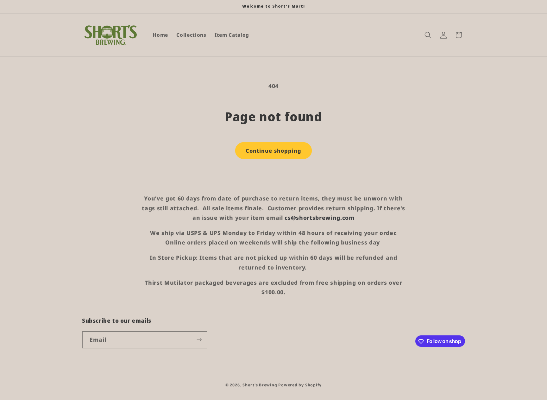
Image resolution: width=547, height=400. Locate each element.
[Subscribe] (199, 339)
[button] (428, 34)
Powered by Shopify (300, 385)
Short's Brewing (259, 385)
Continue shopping (274, 150)
